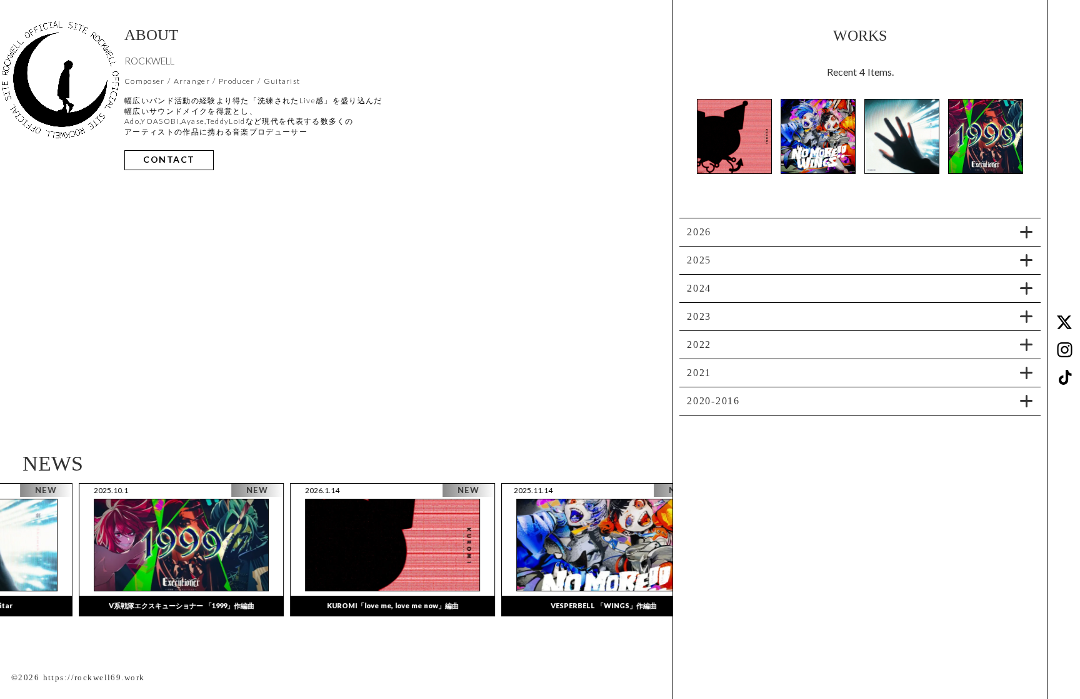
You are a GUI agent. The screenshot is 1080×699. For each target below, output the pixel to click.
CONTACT (169, 160)
